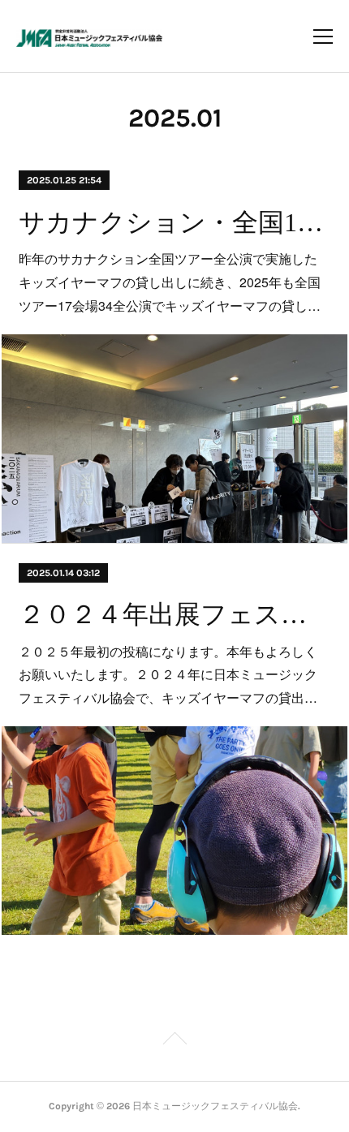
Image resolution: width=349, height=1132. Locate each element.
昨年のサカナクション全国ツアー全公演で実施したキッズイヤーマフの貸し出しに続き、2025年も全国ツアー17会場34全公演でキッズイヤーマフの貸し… (170, 282)
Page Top (174, 1041)
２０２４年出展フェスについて (174, 614)
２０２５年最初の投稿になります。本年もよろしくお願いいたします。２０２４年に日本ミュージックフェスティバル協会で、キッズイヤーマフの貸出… (168, 675)
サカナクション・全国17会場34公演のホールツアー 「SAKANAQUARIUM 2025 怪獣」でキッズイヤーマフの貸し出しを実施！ (174, 222)
